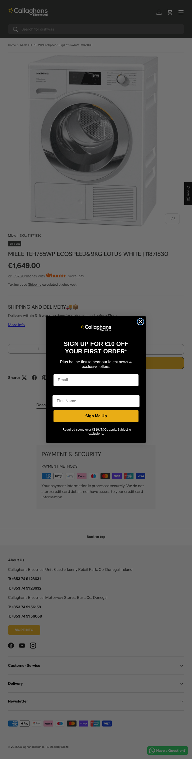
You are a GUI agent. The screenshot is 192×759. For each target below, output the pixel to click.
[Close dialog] (141, 322)
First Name (62, 391)
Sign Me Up (96, 416)
